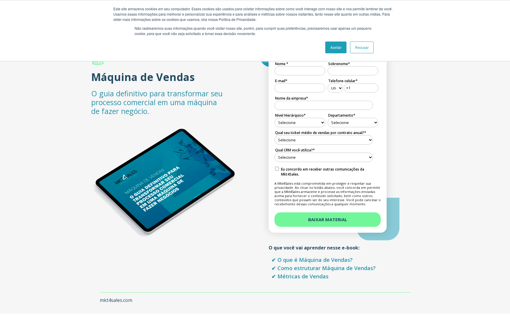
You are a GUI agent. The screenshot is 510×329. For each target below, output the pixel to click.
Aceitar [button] (335, 47)
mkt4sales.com (116, 300)
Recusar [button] (362, 47)
